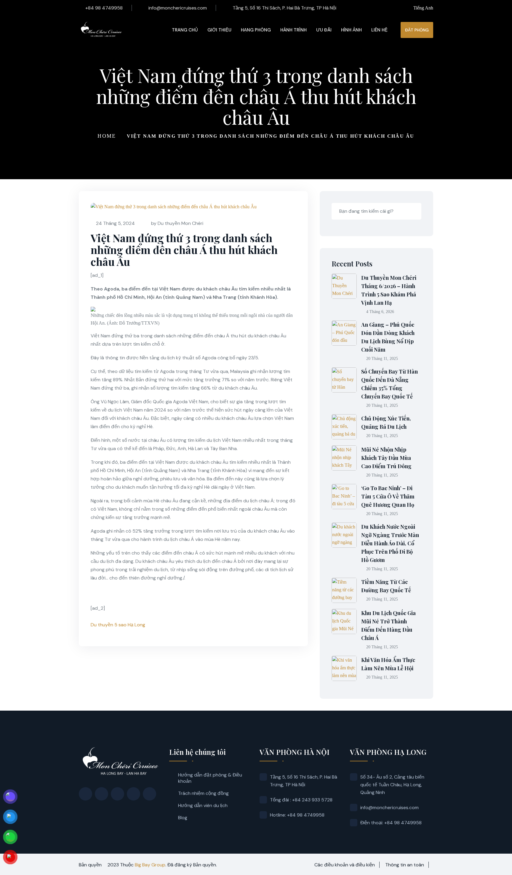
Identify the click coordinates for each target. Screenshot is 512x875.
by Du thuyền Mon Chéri (177, 223)
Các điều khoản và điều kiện (344, 865)
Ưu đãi (324, 30)
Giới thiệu (219, 30)
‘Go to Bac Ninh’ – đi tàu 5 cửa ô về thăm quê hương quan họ (388, 496)
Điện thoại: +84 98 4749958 (391, 823)
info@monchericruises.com (177, 8)
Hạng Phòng (256, 30)
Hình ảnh (351, 30)
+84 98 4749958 (104, 8)
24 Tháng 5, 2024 (115, 223)
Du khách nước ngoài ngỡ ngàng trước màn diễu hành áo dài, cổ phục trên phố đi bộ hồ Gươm (390, 543)
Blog (182, 817)
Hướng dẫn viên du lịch (203, 805)
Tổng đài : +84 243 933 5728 (301, 800)
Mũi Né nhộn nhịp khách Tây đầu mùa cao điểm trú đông (386, 458)
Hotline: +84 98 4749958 (297, 815)
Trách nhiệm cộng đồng (203, 793)
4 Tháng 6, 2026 (380, 311)
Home (106, 136)
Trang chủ (185, 30)
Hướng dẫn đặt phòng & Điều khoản (210, 778)
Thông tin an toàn (404, 865)
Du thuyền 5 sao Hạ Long (118, 625)
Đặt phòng (417, 30)
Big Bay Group (150, 865)
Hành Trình (293, 30)
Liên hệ (379, 30)
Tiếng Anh (423, 7)
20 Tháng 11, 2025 (382, 358)
